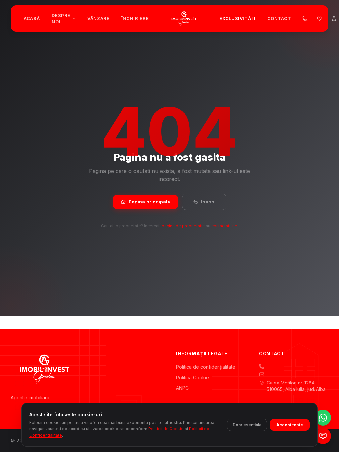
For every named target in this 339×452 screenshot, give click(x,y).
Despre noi (61, 18)
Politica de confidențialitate (205, 367)
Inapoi (208, 201)
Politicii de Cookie (166, 428)
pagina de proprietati (182, 225)
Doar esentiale (247, 424)
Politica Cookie (192, 377)
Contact (279, 18)
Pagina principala (149, 201)
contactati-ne (224, 225)
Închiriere (135, 18)
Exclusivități (237, 18)
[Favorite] (319, 18)
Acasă (32, 18)
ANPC (182, 388)
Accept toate (289, 424)
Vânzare (98, 18)
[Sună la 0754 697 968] (305, 18)
